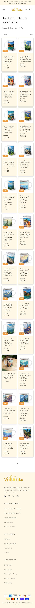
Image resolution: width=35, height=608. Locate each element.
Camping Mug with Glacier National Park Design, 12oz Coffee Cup (24, 272)
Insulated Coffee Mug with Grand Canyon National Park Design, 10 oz (25, 236)
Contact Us (7, 565)
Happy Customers (10, 544)
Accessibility (8, 583)
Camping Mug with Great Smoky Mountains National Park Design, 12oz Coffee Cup (9, 237)
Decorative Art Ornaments (12, 513)
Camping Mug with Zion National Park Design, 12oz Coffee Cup (9, 411)
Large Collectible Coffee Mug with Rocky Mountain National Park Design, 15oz (9, 59)
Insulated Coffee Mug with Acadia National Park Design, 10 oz (25, 446)
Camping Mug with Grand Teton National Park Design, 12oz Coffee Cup (25, 377)
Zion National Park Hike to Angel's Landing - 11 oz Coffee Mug (9, 376)
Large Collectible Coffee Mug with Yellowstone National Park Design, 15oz (25, 164)
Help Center (8, 569)
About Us (7, 539)
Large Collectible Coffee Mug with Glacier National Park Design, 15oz (25, 128)
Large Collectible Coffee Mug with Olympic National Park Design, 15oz (9, 163)
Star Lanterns (8, 522)
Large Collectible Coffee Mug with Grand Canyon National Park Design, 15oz (9, 94)
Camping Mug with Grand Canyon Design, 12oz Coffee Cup (9, 446)
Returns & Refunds (10, 578)
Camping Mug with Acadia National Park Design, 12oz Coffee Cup (24, 199)
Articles (6, 552)
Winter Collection (9, 527)
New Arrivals (8, 548)
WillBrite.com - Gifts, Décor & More (16, 602)
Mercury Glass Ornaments (12, 509)
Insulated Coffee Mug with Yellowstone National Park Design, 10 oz (9, 272)
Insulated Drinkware (10, 518)
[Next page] (23, 463)
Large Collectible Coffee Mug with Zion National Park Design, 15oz (26, 93)
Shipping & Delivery (10, 574)
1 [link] (12, 463)
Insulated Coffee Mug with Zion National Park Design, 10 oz (25, 341)
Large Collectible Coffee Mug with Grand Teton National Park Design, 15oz (9, 129)
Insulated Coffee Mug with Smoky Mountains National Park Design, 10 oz (9, 342)
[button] (4, 9)
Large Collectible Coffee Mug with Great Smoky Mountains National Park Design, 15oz (9, 200)
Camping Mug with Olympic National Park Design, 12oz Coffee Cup (24, 412)
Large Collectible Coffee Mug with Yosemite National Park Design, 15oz (25, 58)
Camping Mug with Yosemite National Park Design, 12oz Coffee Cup (8, 307)
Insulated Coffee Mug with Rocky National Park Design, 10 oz (25, 306)
